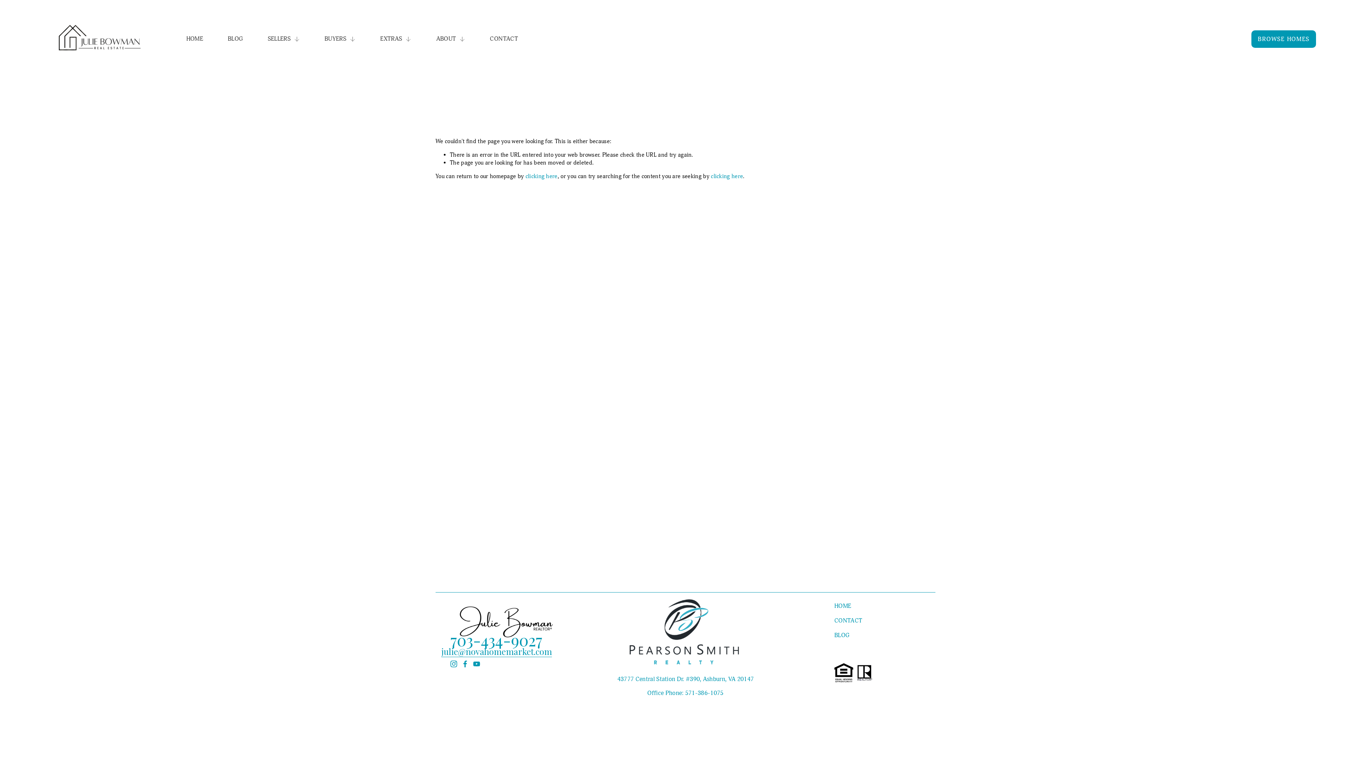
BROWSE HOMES (1284, 39)
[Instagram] (453, 663)
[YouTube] (476, 663)
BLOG (235, 38)
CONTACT (504, 38)
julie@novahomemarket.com (496, 651)
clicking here (542, 176)
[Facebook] (465, 663)
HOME (194, 38)
